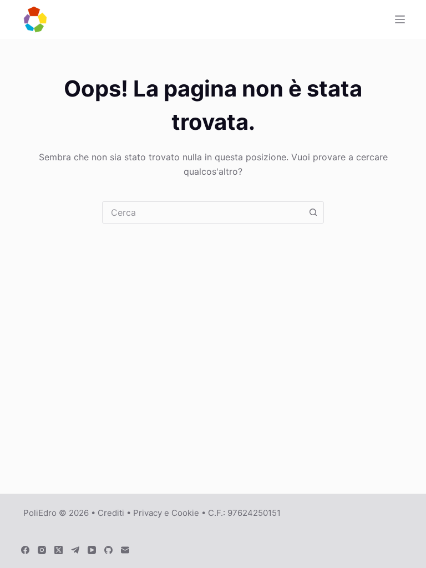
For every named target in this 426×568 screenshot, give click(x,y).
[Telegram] (75, 550)
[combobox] (202, 212)
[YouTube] (92, 550)
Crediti (111, 513)
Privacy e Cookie (166, 513)
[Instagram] (42, 550)
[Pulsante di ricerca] (312, 212)
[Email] (125, 550)
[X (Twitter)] (58, 550)
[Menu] (400, 19)
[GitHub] (108, 550)
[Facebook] (25, 550)
